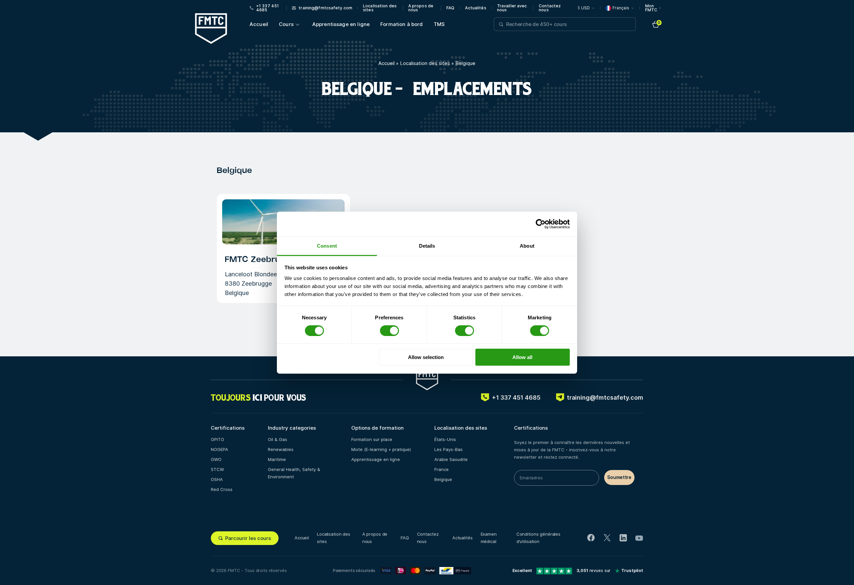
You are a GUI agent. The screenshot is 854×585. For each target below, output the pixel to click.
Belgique (443, 479)
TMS (439, 24)
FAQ (450, 8)
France (441, 469)
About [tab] (527, 245)
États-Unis (445, 439)
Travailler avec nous (512, 8)
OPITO (217, 439)
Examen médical (489, 537)
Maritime (277, 459)
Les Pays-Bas (448, 449)
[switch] (389, 330)
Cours (286, 24)
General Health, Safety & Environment (294, 473)
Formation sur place (371, 439)
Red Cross (222, 489)
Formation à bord (401, 24)
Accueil (259, 24)
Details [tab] (427, 245)
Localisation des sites (380, 8)
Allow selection (426, 357)
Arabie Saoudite (451, 459)
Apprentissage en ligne (341, 24)
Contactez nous (550, 8)
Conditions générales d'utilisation (538, 537)
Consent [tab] (327, 245)
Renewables (281, 449)
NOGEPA (219, 449)
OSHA (217, 479)
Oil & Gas (277, 439)
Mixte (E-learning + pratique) (381, 449)
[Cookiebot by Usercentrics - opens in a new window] (540, 224)
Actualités (475, 8)
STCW (217, 469)
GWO (216, 459)
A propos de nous (420, 8)
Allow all (522, 357)
